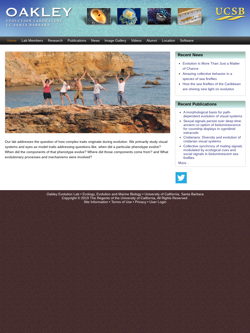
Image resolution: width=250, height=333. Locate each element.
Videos (136, 40)
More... (183, 163)
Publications (77, 40)
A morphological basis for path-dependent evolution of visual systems (212, 114)
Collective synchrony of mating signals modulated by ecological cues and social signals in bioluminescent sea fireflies (212, 152)
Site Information (96, 202)
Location (168, 40)
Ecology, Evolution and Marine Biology (112, 194)
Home (12, 40)
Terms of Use (121, 202)
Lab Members (32, 40)
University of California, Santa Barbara (174, 194)
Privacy (140, 202)
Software (187, 40)
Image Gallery (115, 40)
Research (55, 40)
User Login (157, 202)
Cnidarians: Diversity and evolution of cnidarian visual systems (212, 139)
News (95, 40)
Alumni (151, 40)
